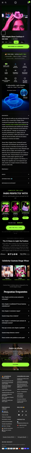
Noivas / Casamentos (22, 391)
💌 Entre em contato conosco (6, 431)
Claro (22, 42)
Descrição (5, 115)
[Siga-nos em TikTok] (22, 415)
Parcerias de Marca (21, 399)
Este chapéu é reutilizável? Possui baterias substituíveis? (14, 305)
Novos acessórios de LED (7, 380)
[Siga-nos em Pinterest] (26, 411)
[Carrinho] (28, 2)
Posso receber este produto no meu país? (13, 337)
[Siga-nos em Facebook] (19, 411)
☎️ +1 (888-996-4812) (22, 425)
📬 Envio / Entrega (6, 426)
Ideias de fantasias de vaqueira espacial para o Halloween (22, 386)
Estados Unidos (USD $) (8, 437)
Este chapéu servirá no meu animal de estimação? (13, 298)
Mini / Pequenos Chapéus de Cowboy (8, 398)
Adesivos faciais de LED (22, 389)
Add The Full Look (15, 227)
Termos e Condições (6, 417)
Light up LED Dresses (6, 390)
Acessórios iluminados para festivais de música (22, 382)
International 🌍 (7, 178)
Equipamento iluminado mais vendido (7, 383)
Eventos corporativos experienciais (22, 401)
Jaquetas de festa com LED (8, 392)
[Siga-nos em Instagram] (22, 411)
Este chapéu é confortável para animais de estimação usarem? (14, 322)
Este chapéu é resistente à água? (11, 311)
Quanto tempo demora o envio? (10, 332)
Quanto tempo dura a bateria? (10, 316)
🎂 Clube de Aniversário (7, 428)
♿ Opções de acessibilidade (5, 412)
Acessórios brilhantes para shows (7, 395)
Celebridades (20, 393)
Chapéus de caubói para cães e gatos (7, 401)
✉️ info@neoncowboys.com (22, 422)
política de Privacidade (7, 421)
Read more (5, 169)
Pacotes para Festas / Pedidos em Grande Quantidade (6, 387)
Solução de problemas (7, 423)
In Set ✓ (5, 218)
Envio (3, 174)
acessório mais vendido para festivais (15, 124)
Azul (16, 42)
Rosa (10, 42)
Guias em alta (5, 414)
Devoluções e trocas (6, 419)
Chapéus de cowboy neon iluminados (23, 379)
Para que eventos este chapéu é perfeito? (13, 327)
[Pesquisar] (5, 2)
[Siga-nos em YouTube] (19, 415)
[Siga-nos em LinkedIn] (26, 415)
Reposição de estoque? (9, 183)
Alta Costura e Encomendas (20, 396)
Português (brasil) (22, 437)
